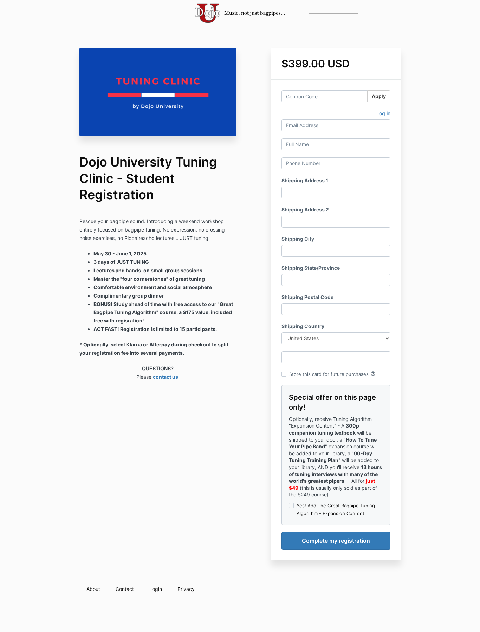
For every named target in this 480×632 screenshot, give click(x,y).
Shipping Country (302, 326)
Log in (383, 113)
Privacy (186, 589)
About (93, 589)
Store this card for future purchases (332, 374)
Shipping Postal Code (307, 297)
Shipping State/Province (310, 268)
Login (155, 589)
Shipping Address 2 (305, 210)
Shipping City (297, 239)
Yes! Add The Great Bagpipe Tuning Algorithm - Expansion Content (336, 509)
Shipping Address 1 (304, 180)
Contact (125, 589)
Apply (379, 96)
